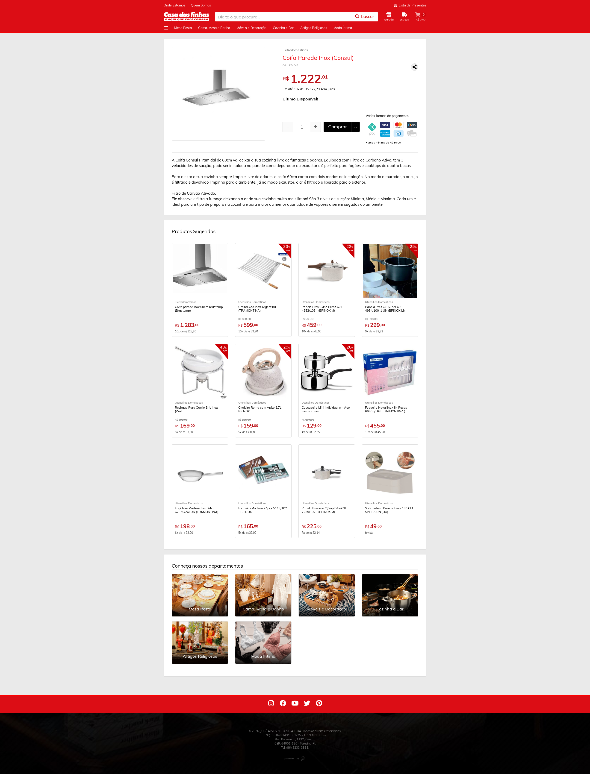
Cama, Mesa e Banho (214, 28)
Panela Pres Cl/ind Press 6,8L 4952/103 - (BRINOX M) (322, 308)
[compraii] (303, 758)
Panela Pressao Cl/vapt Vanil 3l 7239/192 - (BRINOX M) (324, 510)
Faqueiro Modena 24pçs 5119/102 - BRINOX (262, 510)
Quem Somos (201, 5)
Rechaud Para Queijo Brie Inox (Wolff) (196, 409)
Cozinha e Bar (283, 28)
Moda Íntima (342, 28)
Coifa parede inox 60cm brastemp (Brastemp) (199, 308)
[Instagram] (271, 704)
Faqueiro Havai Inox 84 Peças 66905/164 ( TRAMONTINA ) (386, 409)
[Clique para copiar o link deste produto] (414, 67)
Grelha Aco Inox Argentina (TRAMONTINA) (257, 308)
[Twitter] (307, 704)
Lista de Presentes (412, 5)
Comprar (337, 126)
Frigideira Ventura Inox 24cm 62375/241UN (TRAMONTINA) (196, 510)
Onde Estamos (174, 5)
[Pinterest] (319, 704)
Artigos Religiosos (313, 28)
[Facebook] (283, 704)
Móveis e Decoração (251, 28)
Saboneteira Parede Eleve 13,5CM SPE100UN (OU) (389, 510)
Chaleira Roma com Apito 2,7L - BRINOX (260, 409)
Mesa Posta (183, 28)
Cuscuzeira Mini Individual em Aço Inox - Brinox (326, 409)
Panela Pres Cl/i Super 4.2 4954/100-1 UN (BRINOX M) (385, 308)
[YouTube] (295, 704)
